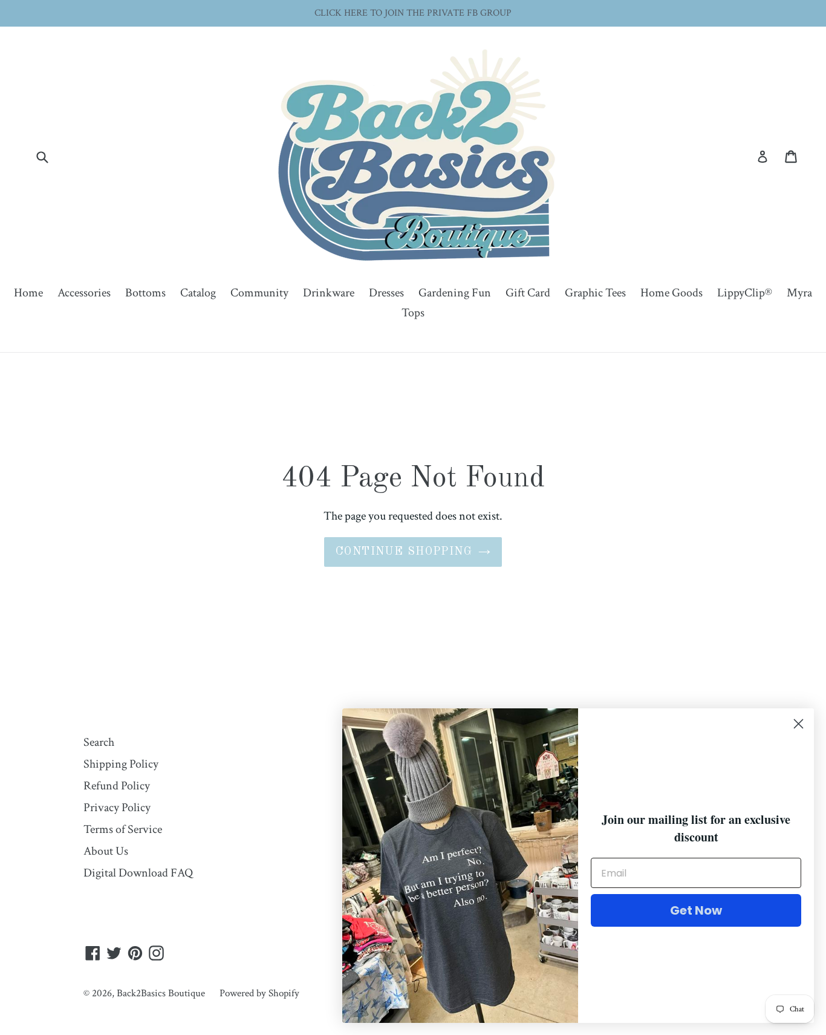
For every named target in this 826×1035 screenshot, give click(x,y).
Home (28, 293)
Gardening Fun (454, 293)
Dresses (386, 293)
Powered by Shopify (259, 993)
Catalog (198, 293)
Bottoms (145, 293)
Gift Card (528, 293)
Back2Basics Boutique (161, 993)
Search (98, 742)
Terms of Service (122, 829)
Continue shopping (404, 551)
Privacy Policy (117, 807)
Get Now (696, 910)
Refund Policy (116, 786)
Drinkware (328, 293)
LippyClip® (744, 293)
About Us (105, 851)
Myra (799, 293)
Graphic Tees (595, 293)
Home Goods (671, 293)
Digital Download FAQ (138, 873)
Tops (413, 313)
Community (259, 293)
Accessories (84, 293)
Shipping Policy (120, 764)
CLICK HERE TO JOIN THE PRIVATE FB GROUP (413, 13)
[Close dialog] (798, 723)
